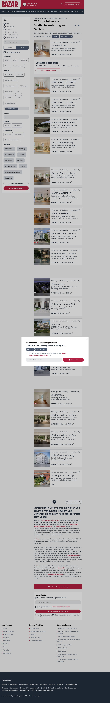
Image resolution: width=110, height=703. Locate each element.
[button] (87, 338)
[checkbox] (55, 354)
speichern (74, 360)
